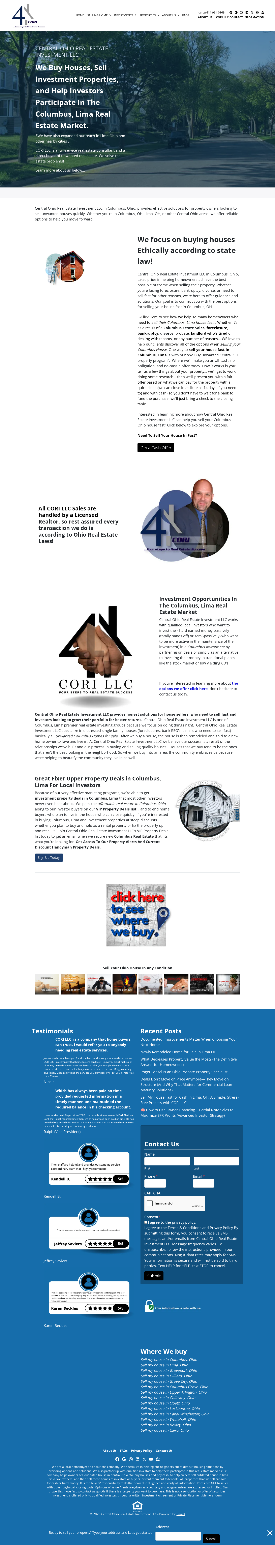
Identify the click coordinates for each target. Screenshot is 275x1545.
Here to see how (163, 317)
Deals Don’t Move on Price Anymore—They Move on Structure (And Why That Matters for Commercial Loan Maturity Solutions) (186, 1084)
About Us (169, 15)
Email (199, 1176)
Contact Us (164, 1451)
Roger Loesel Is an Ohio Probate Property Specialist (184, 1071)
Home (80, 15)
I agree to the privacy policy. (172, 1222)
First (147, 1168)
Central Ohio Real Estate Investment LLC (68, 208)
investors (200, 625)
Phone (151, 1176)
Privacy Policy (141, 1451)
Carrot (181, 1514)
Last (196, 1168)
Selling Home (97, 15)
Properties (148, 15)
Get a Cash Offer (156, 447)
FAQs (185, 15)
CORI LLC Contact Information (240, 17)
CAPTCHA (152, 1193)
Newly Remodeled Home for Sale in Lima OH (178, 1051)
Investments (123, 15)
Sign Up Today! (49, 857)
